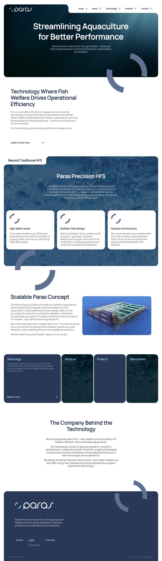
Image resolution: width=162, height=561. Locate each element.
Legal (31, 540)
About (95, 8)
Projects (129, 8)
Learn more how (20, 142)
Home (81, 8)
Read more (13, 397)
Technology (111, 8)
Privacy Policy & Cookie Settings (140, 557)
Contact (145, 8)
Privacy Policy (34, 545)
